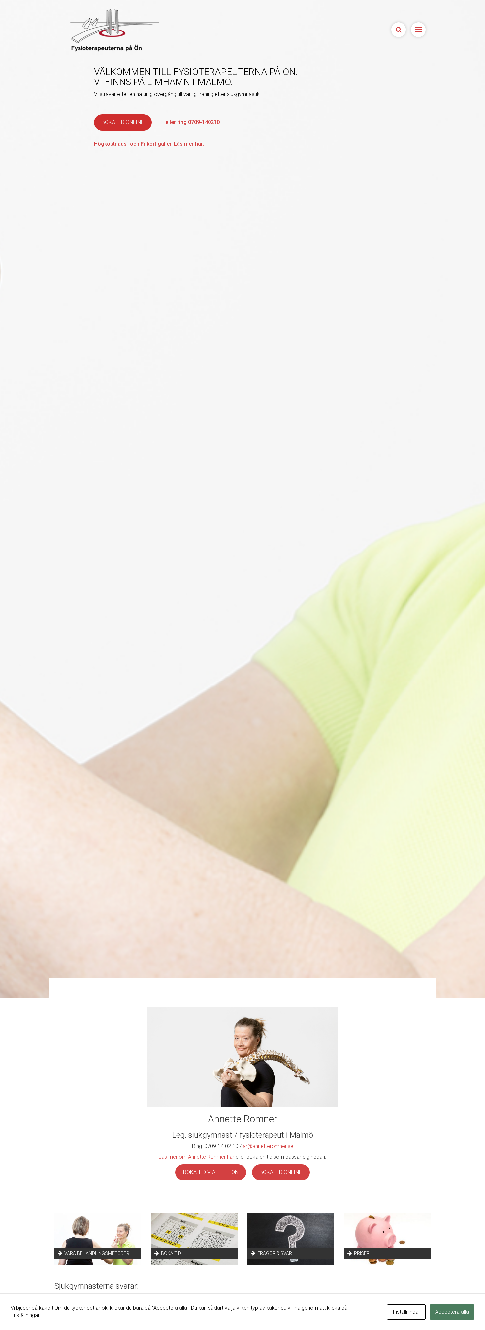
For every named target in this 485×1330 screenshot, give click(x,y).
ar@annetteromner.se (268, 1146)
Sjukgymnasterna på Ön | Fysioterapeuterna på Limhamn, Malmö (114, 30)
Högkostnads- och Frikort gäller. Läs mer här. (149, 144)
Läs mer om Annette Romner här (196, 1157)
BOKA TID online (281, 1172)
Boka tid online (123, 122)
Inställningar (406, 1312)
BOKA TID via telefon (211, 1172)
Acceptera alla (452, 1312)
